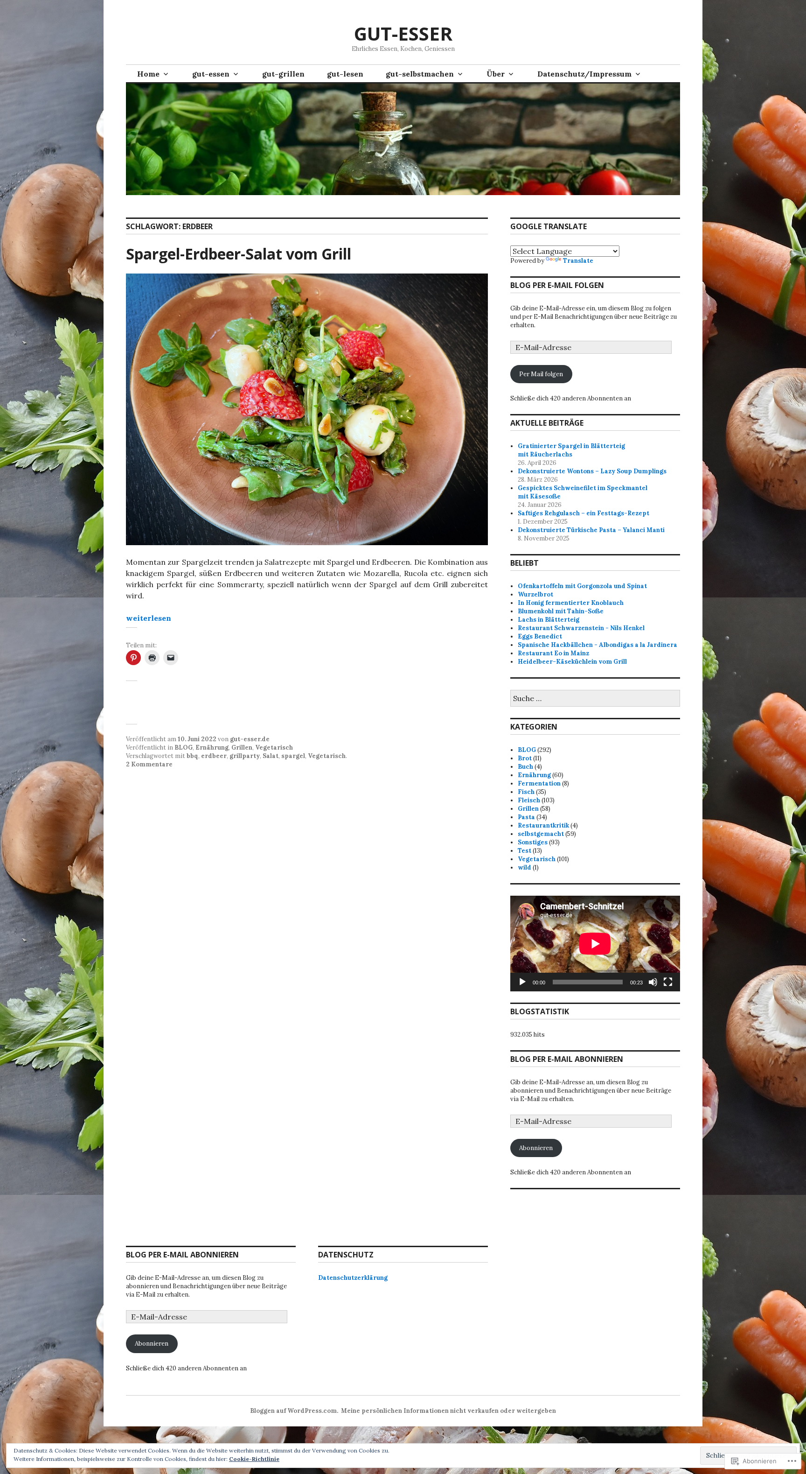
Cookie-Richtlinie (254, 1458)
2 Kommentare (149, 764)
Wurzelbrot (535, 594)
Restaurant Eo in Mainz (553, 653)
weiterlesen (148, 618)
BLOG (183, 747)
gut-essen (210, 73)
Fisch (526, 792)
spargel (293, 756)
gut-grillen (283, 73)
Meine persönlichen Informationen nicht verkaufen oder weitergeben (448, 1411)
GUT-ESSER (403, 33)
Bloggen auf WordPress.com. (294, 1411)
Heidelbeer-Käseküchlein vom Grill (572, 662)
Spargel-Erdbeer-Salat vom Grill (238, 254)
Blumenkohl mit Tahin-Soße (561, 611)
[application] (595, 943)
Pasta (526, 817)
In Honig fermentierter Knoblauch (571, 603)
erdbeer (214, 756)
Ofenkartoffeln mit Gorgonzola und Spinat (582, 586)
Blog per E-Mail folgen (557, 285)
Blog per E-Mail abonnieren (566, 1059)
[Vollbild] (668, 982)
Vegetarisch (274, 747)
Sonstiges (533, 842)
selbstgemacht (541, 834)
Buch (525, 767)
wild (524, 867)
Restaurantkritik (543, 825)
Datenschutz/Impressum (584, 73)
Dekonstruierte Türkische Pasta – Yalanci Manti (591, 530)
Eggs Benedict (540, 636)
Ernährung (212, 747)
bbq (192, 756)
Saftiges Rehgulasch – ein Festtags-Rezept (583, 513)
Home (148, 73)
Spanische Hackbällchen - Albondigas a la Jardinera (597, 645)
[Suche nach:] (595, 699)
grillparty (244, 756)
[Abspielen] (522, 982)
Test (524, 851)
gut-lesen (345, 73)
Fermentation (539, 783)
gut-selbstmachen (420, 73)
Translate (578, 261)
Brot (525, 758)
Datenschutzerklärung (353, 1278)
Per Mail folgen (541, 374)
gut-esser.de (250, 739)
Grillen (241, 747)
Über (495, 73)
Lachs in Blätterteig (548, 620)
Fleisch (529, 800)
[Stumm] (653, 982)
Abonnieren (536, 1148)
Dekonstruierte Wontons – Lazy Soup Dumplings (592, 471)
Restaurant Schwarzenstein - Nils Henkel (581, 628)
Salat (270, 756)
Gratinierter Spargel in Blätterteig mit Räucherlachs (571, 450)
